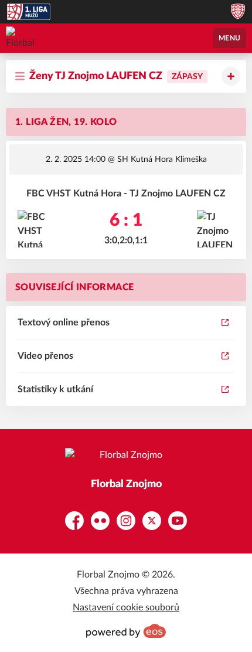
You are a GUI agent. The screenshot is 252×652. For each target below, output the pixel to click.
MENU (230, 38)
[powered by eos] (126, 631)
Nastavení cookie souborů (126, 607)
